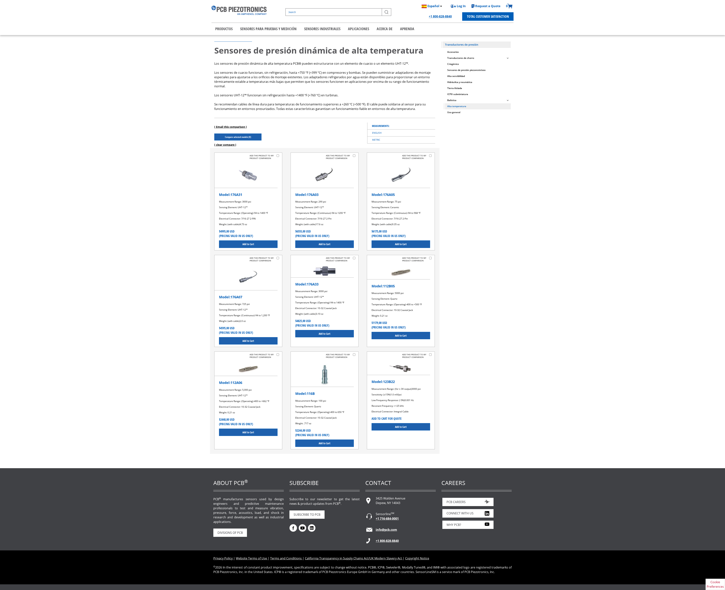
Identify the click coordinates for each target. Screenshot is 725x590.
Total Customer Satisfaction (488, 16)
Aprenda (407, 28)
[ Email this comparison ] (230, 127)
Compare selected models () (238, 137)
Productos (224, 28)
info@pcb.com (386, 530)
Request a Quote (487, 6)
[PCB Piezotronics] (239, 10)
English (377, 132)
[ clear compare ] (225, 145)
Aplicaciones (358, 28)
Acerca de (385, 28)
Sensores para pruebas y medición (268, 28)
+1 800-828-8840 (440, 16)
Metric (376, 139)
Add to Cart (248, 244)
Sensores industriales (322, 28)
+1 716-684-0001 (387, 518)
